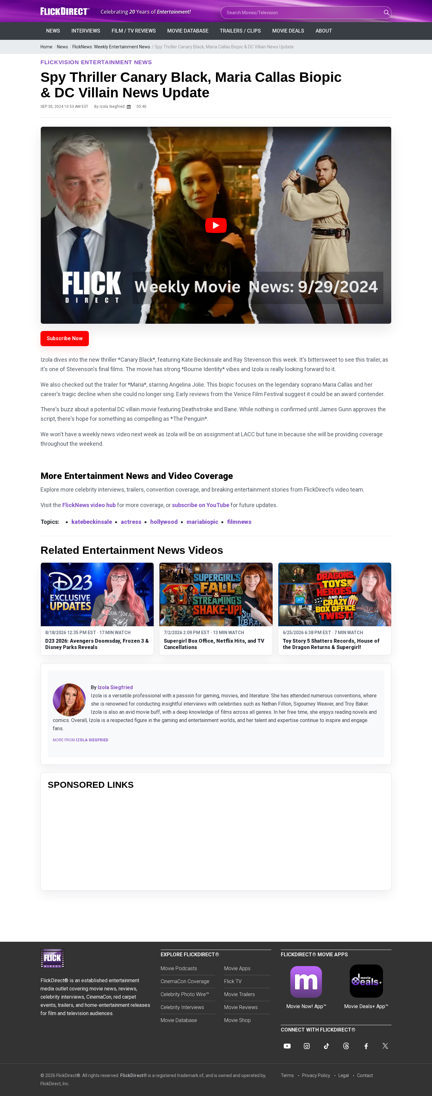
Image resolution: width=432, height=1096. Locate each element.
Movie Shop (237, 1020)
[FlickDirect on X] (385, 1046)
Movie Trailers (239, 994)
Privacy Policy (316, 1075)
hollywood (164, 521)
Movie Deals (288, 31)
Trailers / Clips (240, 31)
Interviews (85, 31)
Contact (365, 1075)
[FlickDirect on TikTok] (326, 1046)
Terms (287, 1075)
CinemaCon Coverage (185, 981)
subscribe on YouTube (200, 505)
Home (46, 46)
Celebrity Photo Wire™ (185, 994)
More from (80, 740)
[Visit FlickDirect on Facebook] (365, 1046)
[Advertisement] (216, 839)
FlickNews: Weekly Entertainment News (111, 46)
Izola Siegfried (115, 687)
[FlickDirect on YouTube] (287, 1046)
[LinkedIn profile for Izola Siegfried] (129, 106)
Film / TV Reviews (134, 31)
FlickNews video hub (89, 505)
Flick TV (233, 981)
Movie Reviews (241, 1007)
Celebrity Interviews (182, 1007)
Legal (343, 1075)
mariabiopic (202, 521)
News (53, 31)
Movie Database (187, 31)
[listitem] (97, 609)
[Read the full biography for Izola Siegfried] (69, 699)
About (324, 31)
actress (131, 521)
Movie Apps (237, 968)
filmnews (239, 521)
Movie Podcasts (179, 968)
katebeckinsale (91, 521)
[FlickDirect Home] (65, 11)
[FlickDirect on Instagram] (306, 1046)
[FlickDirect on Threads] (346, 1046)
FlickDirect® (133, 1075)
